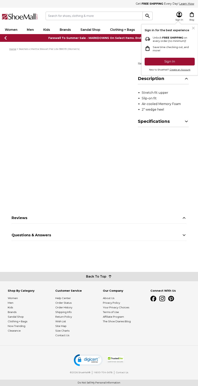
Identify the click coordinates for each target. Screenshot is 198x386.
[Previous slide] (6, 38)
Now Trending (16, 326)
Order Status (63, 302)
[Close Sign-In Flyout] (193, 28)
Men (30, 30)
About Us (108, 298)
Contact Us (62, 335)
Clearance (14, 330)
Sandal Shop (90, 30)
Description (151, 78)
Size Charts (62, 330)
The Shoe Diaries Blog (117, 321)
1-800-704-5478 (103, 372)
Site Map (61, 326)
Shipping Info (63, 312)
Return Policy (63, 316)
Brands (65, 30)
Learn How (186, 3)
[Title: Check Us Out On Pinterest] (171, 299)
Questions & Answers (31, 235)
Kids (46, 30)
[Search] (147, 16)
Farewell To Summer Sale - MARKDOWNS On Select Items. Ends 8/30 (99, 38)
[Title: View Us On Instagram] (162, 299)
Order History (63, 307)
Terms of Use (111, 312)
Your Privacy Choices (116, 307)
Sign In (169, 61)
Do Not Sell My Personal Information (99, 382)
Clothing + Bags (122, 30)
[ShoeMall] (20, 17)
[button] (88, 360)
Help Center (63, 298)
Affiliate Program (113, 316)
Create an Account (180, 69)
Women (11, 30)
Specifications (154, 121)
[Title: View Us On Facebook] (153, 299)
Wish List (60, 321)
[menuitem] (11, 30)
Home (12, 48)
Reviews (19, 218)
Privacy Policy (111, 302)
